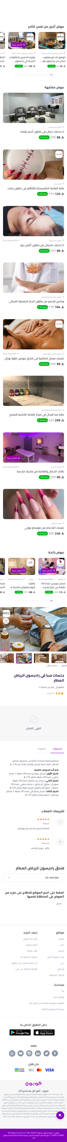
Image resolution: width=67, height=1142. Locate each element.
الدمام (61, 951)
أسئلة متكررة (31, 945)
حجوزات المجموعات (28, 957)
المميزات (57, 749)
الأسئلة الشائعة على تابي (26, 969)
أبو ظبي (60, 969)
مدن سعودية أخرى (55, 957)
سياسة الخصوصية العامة (53, 1009)
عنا (63, 991)
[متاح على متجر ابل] (44, 1032)
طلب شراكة (32, 951)
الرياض (64, 665)
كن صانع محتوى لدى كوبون (24, 963)
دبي (62, 963)
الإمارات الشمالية (56, 975)
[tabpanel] (52, 54)
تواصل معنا (59, 997)
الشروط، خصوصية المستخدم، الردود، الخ (46, 1003)
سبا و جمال (52, 665)
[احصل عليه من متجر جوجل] (20, 1032)
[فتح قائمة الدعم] (60, 1115)
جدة (62, 945)
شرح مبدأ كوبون (30, 939)
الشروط (42, 749)
